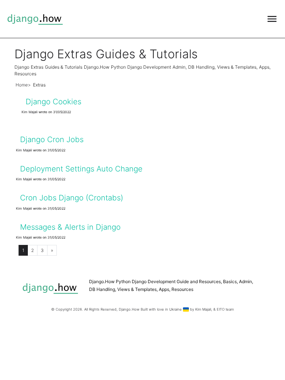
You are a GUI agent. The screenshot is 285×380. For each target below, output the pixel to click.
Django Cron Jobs (51, 139)
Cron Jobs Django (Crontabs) (71, 197)
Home (22, 85)
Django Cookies (53, 101)
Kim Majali (29, 112)
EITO (221, 309)
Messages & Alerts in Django (70, 227)
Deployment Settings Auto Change (81, 168)
